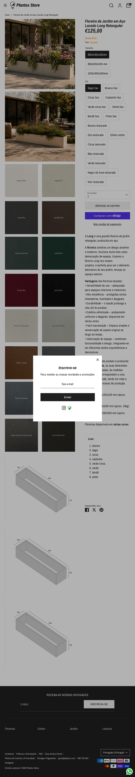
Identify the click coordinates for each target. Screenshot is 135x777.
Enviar (67, 397)
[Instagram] (64, 408)
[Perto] (97, 359)
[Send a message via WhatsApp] (129, 771)
